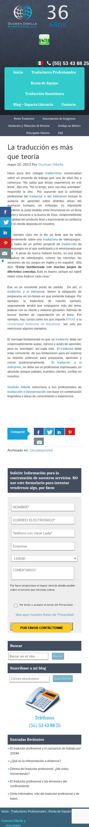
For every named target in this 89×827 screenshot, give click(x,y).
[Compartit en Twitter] (5, 222)
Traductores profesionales (37, 20)
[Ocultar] (2, 262)
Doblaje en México (69, 125)
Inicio (18, 72)
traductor (62, 339)
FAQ (60, 133)
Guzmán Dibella (18, 387)
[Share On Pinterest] (70, 431)
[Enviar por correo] (5, 253)
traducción (69, 244)
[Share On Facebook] (39, 431)
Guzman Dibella (50, 164)
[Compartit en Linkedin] (5, 232)
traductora (50, 239)
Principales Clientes (38, 133)
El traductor (65, 348)
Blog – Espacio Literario (33, 104)
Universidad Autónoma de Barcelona (34, 324)
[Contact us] (39, 441)
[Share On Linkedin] (60, 431)
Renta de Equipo (44, 83)
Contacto (69, 104)
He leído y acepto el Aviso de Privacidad (46, 604)
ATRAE (70, 319)
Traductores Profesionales (53, 72)
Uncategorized (41, 450)
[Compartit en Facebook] (5, 212)
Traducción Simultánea (44, 94)
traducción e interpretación (26, 392)
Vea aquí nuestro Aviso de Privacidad (45, 615)
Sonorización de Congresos (59, 118)
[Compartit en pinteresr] (5, 243)
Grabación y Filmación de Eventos (29, 125)
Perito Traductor (24, 118)
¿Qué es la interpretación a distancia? (35, 761)
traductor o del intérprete (48, 196)
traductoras (53, 173)
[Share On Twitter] (49, 431)
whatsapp (44, 39)
